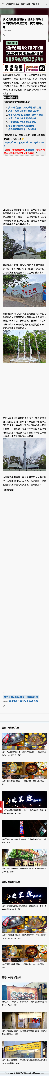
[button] (4, 34)
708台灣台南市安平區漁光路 (23, 701)
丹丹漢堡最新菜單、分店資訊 (22, 129)
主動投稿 (29, 149)
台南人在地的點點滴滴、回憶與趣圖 (25, 115)
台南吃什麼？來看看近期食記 (22, 118)
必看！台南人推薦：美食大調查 (23, 111)
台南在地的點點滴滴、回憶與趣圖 (21, 697)
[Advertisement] (24, 180)
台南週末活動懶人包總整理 (21, 125)
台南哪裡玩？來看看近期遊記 (22, 122)
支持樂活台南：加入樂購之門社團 (24, 107)
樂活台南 (24, 1073)
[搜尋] (45, 3)
